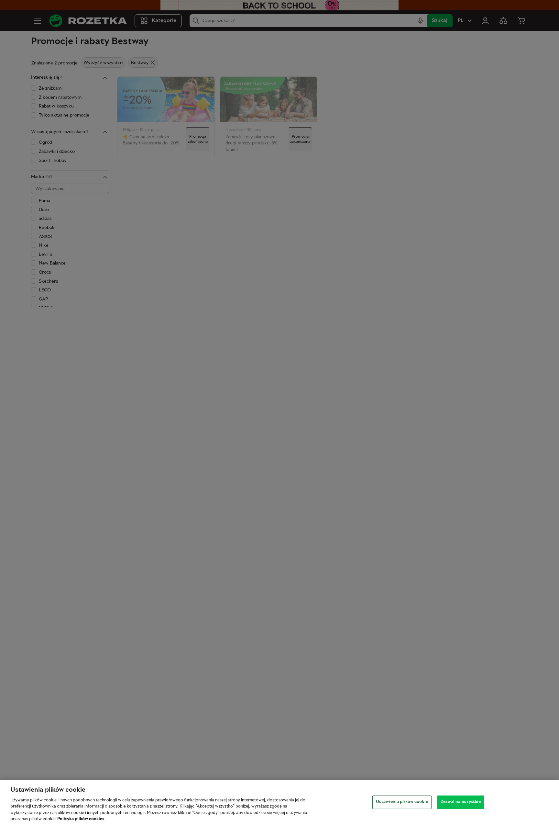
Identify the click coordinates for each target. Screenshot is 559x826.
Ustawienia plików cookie (402, 802)
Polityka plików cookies (80, 819)
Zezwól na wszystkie (461, 802)
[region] (279, 803)
